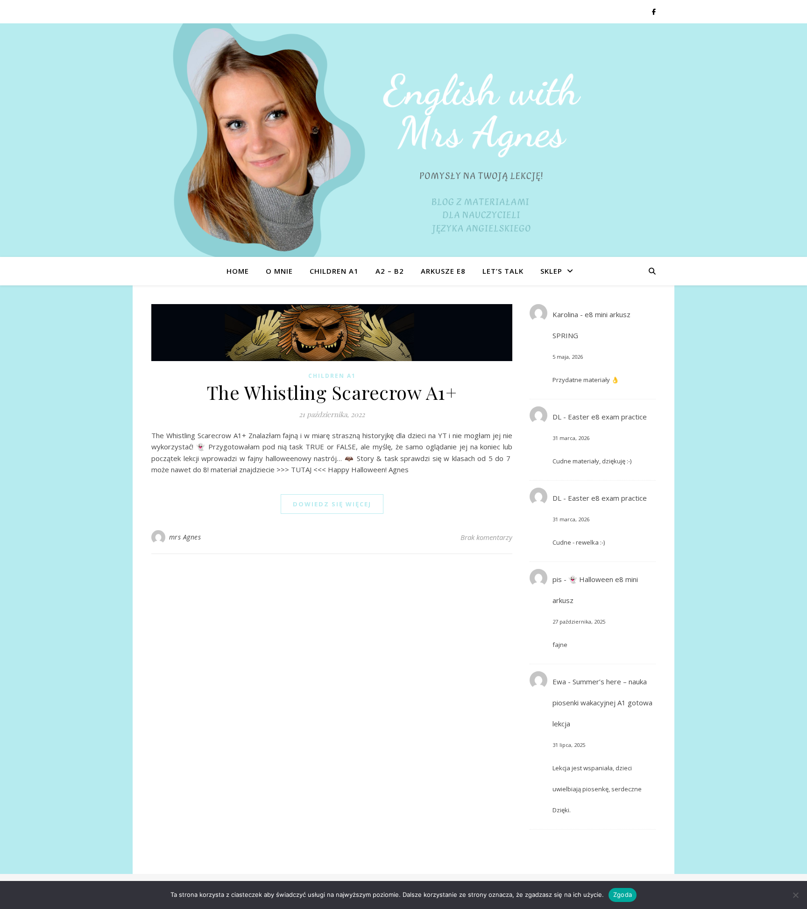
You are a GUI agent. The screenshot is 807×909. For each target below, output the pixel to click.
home (238, 271)
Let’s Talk (503, 271)
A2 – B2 (389, 271)
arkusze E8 (443, 271)
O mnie (279, 271)
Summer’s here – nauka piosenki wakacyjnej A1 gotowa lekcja (602, 702)
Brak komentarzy (486, 537)
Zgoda (622, 894)
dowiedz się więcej (332, 504)
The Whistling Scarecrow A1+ (332, 392)
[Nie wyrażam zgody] (795, 895)
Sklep (551, 271)
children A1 (334, 271)
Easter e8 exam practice (607, 416)
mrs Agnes (185, 537)
